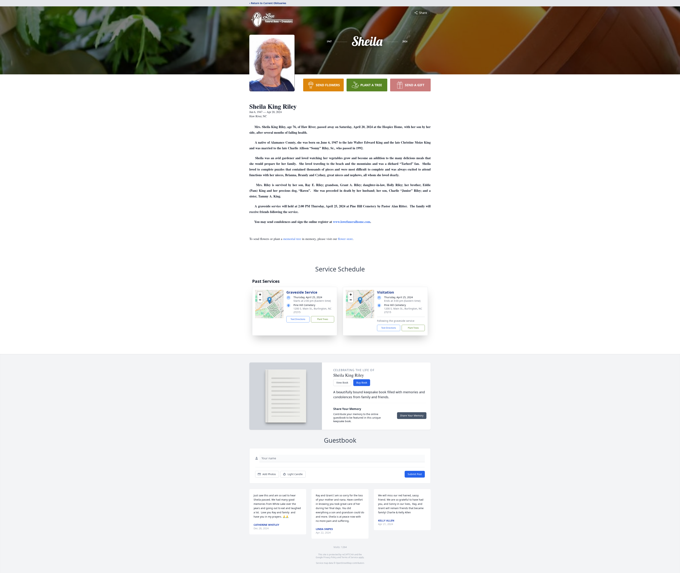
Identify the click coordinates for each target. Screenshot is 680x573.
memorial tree (292, 239)
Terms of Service (349, 557)
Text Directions (298, 319)
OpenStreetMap (344, 563)
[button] (269, 300)
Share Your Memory (411, 415)
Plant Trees (322, 319)
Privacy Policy (330, 557)
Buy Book (361, 382)
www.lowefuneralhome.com (351, 221)
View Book (342, 382)
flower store (345, 239)
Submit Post (415, 474)
